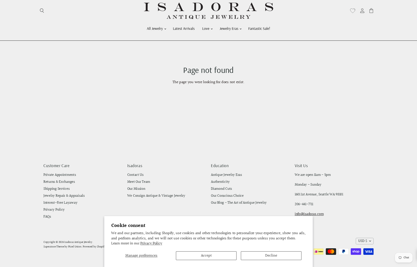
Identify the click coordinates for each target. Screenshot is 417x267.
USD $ (362, 241)
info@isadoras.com (309, 214)
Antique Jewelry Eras (226, 175)
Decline (271, 255)
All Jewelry (155, 28)
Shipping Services (56, 189)
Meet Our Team (138, 182)
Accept (206, 255)
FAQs (47, 217)
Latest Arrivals (184, 28)
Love (206, 28)
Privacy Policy (151, 243)
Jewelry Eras (229, 28)
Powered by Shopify (94, 247)
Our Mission (136, 189)
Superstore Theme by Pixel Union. (62, 247)
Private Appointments (59, 175)
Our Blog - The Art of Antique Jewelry (239, 203)
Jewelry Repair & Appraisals (64, 196)
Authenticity (220, 182)
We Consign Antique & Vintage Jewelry (156, 196)
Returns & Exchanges (59, 182)
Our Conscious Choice (227, 196)
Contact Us (135, 175)
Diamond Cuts (221, 189)
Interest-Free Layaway (60, 203)
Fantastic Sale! (259, 28)
